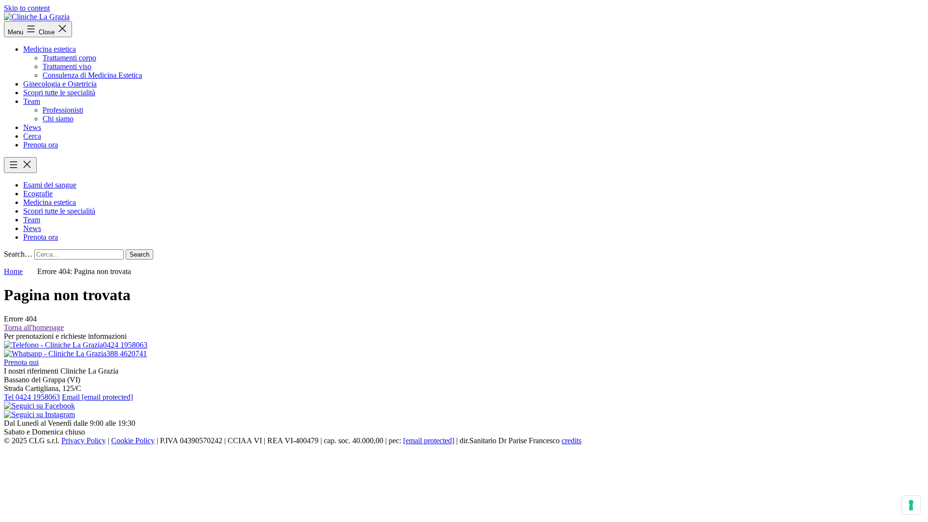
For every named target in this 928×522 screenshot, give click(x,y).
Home (13, 271)
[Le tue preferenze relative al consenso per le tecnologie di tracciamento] (911, 505)
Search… (18, 254)
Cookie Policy (133, 440)
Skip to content (27, 8)
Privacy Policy (83, 440)
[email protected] (428, 440)
